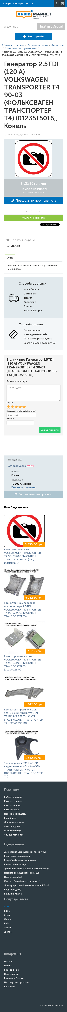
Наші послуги (11, 974)
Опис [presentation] (10, 257)
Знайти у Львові (51, 26)
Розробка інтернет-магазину (20, 860)
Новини (8, 965)
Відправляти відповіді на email (21, 411)
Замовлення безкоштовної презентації (25, 852)
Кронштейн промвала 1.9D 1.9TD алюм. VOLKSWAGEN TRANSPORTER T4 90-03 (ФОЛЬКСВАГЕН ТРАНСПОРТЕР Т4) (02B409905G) (23, 716)
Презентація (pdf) (13, 877)
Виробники (10, 818)
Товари (6, 3)
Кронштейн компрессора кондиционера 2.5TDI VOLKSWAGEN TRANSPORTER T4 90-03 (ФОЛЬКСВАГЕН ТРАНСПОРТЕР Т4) (22, 609)
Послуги (18, 3)
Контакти (9, 986)
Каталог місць (12, 809)
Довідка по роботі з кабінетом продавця (26, 868)
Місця (29, 3)
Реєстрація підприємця (17, 856)
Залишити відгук (50, 430)
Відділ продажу (12, 889)
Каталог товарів (13, 801)
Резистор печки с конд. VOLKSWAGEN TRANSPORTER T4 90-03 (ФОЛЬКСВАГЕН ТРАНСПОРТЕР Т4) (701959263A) (22, 663)
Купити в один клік (34, 217)
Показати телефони (24, 487)
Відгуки (15, 245)
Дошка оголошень (14, 822)
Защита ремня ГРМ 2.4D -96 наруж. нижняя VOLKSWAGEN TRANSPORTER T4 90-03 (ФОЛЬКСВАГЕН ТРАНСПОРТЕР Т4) (23, 770)
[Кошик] (63, 3)
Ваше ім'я (12, 418)
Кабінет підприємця (15, 864)
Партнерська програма (16, 982)
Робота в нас (11, 969)
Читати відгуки (12, 826)
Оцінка (10, 403)
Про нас (8, 961)
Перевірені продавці (15, 813)
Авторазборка (17, 465)
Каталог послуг (12, 805)
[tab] (10, 258)
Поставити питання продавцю (35, 494)
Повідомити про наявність (35, 200)
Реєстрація (35, 36)
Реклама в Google (14, 978)
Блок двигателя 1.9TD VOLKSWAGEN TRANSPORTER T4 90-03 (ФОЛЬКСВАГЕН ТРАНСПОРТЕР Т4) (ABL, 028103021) (22, 556)
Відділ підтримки (13, 893)
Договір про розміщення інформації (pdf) (26, 885)
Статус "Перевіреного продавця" (22, 881)
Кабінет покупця (13, 797)
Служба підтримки (14, 834)
